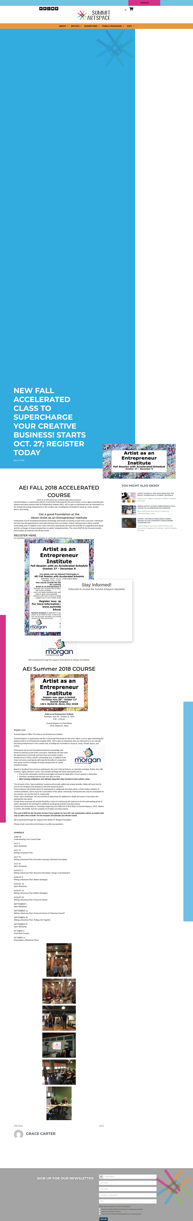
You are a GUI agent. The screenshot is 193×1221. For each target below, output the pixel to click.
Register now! (20, 730)
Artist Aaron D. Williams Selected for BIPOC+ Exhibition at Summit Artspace (155, 494)
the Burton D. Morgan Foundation (75, 660)
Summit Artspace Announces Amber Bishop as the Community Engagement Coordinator (155, 521)
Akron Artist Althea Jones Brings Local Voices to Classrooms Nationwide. (156, 507)
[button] (127, 583)
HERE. (32, 535)
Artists (75, 26)
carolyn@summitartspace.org (59, 538)
